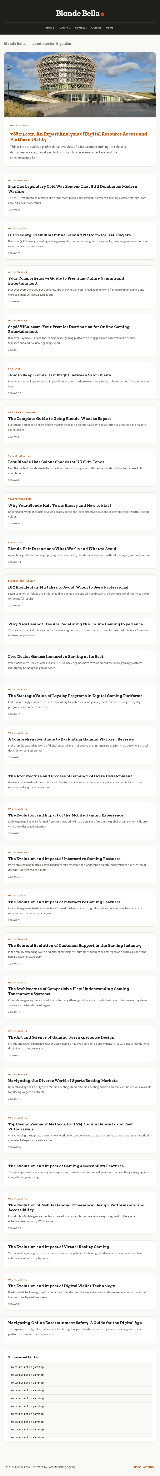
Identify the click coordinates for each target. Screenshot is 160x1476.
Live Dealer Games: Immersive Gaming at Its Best (56, 656)
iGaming (65, 28)
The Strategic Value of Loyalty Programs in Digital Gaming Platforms (75, 695)
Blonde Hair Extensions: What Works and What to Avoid (62, 548)
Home (50, 28)
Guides (96, 28)
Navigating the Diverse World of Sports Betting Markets (63, 1080)
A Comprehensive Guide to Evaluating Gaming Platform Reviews (71, 739)
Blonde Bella (77, 13)
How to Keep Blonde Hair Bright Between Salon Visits (59, 375)
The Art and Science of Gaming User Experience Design (61, 1037)
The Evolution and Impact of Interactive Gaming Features (64, 858)
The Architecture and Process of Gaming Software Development (70, 776)
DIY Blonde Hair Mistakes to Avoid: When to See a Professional (68, 587)
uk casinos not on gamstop (27, 1367)
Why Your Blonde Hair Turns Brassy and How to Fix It (59, 505)
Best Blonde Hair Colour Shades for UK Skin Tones (56, 461)
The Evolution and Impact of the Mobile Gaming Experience (66, 815)
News (110, 28)
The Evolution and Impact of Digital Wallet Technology (61, 1285)
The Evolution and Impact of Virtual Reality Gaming (58, 1246)
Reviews (81, 28)
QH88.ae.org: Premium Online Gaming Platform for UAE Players (69, 235)
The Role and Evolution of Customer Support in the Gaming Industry (74, 945)
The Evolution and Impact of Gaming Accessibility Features (66, 1166)
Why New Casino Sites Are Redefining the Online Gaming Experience (75, 624)
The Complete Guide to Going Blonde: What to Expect (59, 418)
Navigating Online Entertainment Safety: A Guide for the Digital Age (75, 1322)
